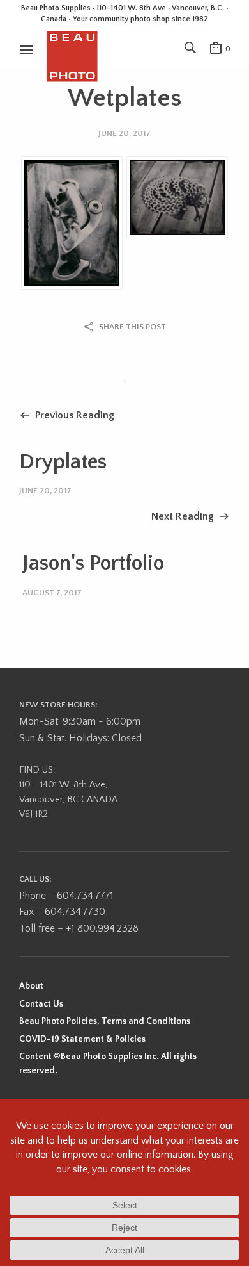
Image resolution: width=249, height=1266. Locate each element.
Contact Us (41, 1004)
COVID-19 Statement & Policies (82, 1039)
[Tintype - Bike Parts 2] (177, 197)
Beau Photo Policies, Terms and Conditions (104, 1021)
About (31, 986)
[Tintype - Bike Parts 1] (71, 223)
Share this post (132, 326)
